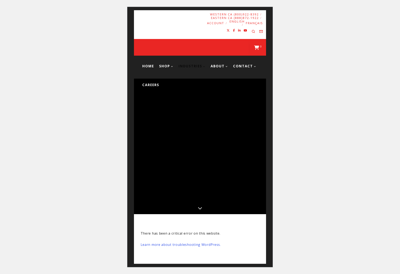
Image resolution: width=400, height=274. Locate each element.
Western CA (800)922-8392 (234, 14)
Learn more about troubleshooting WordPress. (181, 244)
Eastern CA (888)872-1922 (235, 18)
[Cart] (256, 47)
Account (215, 23)
